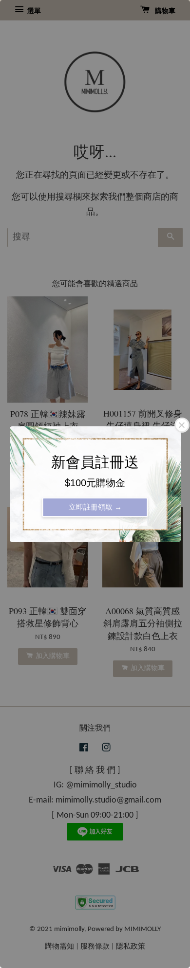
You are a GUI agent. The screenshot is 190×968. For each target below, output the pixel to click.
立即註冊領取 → (95, 507)
